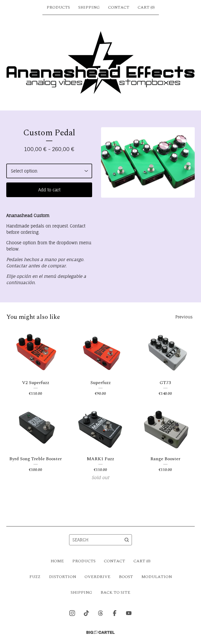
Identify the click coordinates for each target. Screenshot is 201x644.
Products (58, 7)
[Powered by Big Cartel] (100, 632)
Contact (118, 7)
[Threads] (100, 613)
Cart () (146, 7)
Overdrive (97, 577)
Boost (126, 577)
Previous (184, 316)
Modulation (156, 577)
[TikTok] (86, 613)
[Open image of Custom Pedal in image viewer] (148, 162)
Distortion (62, 577)
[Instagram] (72, 613)
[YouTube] (129, 613)
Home (57, 561)
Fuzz (35, 577)
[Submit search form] (127, 540)
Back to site (115, 592)
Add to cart (49, 189)
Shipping (89, 7)
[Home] (100, 62)
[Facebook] (115, 613)
